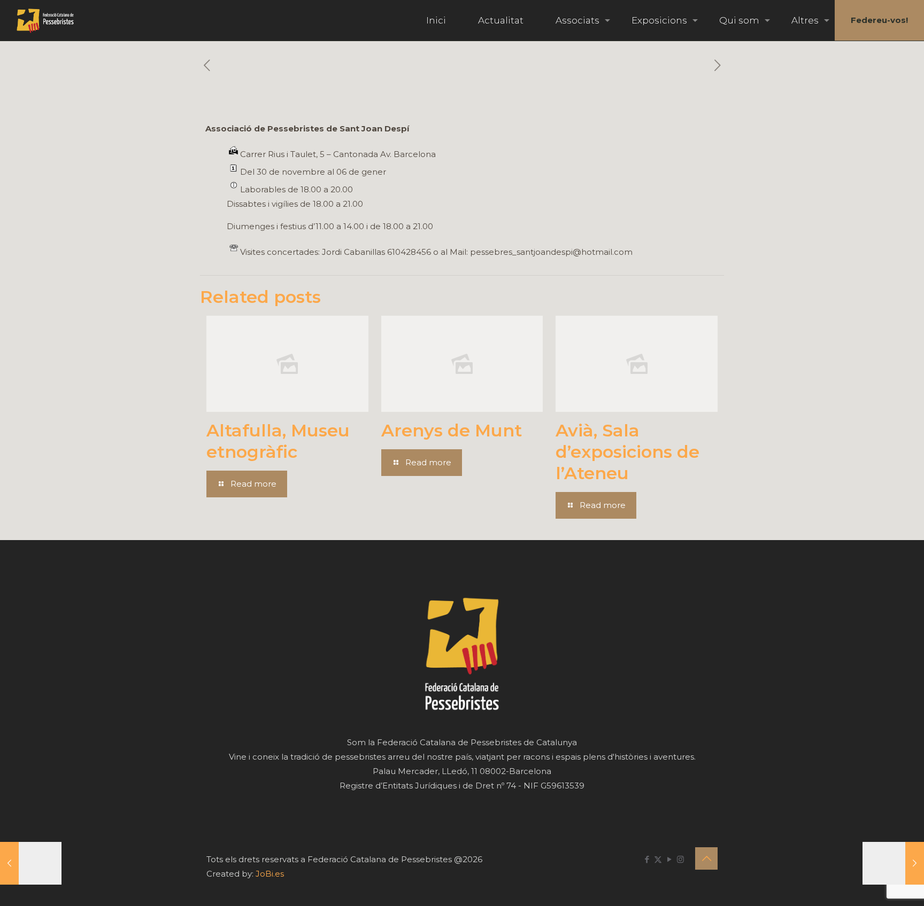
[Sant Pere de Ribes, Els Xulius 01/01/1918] (30, 863)
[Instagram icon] (680, 859)
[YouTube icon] (669, 859)
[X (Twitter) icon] (658, 859)
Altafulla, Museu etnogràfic (278, 441)
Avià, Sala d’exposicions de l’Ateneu (627, 451)
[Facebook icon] (647, 859)
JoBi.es (270, 874)
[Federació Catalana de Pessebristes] (45, 20)
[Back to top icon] (706, 858)
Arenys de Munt (451, 430)
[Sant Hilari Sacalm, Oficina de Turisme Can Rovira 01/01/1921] (893, 863)
